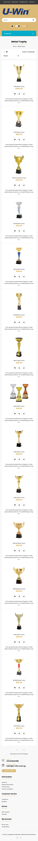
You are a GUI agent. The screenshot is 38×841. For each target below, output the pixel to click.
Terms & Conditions (7, 789)
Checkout (31, 2)
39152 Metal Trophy (19, 497)
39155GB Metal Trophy (19, 589)
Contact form (9, 771)
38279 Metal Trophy (19, 269)
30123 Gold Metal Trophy (19, 178)
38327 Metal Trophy (19, 360)
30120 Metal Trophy (19, 132)
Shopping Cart (24, 2)
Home (14, 46)
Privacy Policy (6, 787)
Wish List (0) (15, 2)
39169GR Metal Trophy (19, 680)
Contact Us (5, 799)
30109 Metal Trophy (19, 86)
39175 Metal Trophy (19, 726)
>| (23, 750)
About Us (4, 782)
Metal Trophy (21, 46)
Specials (4, 814)
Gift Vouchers (5, 812)
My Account (7, 2)
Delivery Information (7, 784)
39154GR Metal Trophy (19, 543)
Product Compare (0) (28, 52)
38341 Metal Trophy (19, 406)
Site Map (4, 801)
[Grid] (4, 52)
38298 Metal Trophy (19, 315)
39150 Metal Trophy (19, 452)
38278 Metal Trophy (19, 223)
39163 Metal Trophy (19, 634)
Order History (5, 827)
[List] (6, 52)
